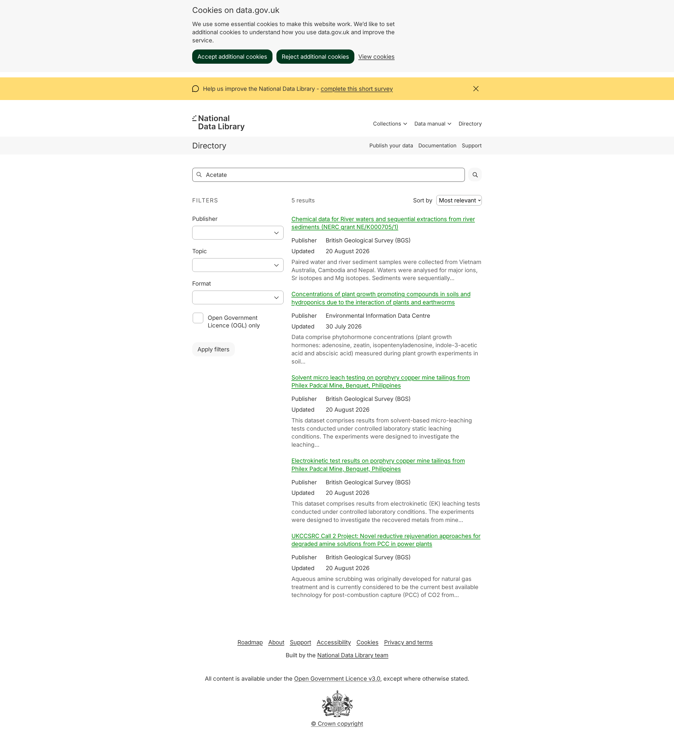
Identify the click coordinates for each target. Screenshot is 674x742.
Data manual (429, 124)
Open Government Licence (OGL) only (234, 321)
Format (201, 283)
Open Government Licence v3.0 (337, 678)
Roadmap (250, 642)
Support (472, 145)
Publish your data (391, 145)
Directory (470, 124)
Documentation (437, 145)
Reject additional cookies (315, 56)
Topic (199, 251)
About (276, 642)
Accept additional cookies (232, 56)
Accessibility (334, 642)
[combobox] (238, 233)
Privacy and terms (408, 642)
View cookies (376, 56)
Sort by (422, 200)
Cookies (367, 642)
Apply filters (213, 349)
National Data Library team (352, 655)
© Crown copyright (337, 723)
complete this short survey (357, 88)
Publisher (204, 218)
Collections (387, 124)
